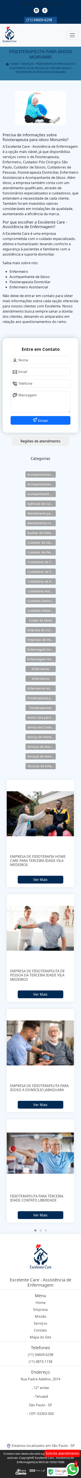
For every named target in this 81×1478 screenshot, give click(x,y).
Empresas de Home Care (41, 640)
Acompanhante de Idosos (41, 494)
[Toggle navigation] (72, 35)
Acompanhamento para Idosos (41, 484)
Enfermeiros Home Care (41, 688)
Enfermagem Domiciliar (41, 649)
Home (41, 1302)
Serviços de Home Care (41, 756)
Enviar (42, 420)
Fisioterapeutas (40, 708)
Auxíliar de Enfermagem (41, 533)
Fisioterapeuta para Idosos (41, 698)
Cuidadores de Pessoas (41, 572)
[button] (35, 1230)
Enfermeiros (40, 679)
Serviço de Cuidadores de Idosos (41, 727)
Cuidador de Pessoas (41, 552)
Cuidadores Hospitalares (41, 591)
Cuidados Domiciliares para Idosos (41, 601)
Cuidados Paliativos (41, 611)
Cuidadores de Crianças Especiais (41, 562)
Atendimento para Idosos (41, 513)
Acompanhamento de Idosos (41, 474)
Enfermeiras (40, 669)
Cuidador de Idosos (41, 542)
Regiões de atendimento (40, 441)
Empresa (40, 1309)
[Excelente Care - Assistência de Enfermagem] (9, 35)
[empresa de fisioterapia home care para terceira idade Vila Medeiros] (41, 814)
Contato (40, 1330)
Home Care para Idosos (41, 717)
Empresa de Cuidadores (41, 630)
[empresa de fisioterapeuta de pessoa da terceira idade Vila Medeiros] (41, 928)
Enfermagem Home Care (41, 659)
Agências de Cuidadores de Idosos (41, 504)
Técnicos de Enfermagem (41, 766)
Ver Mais (40, 879)
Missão (40, 1316)
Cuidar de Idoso (40, 620)
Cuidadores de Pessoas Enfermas (41, 581)
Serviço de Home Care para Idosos (41, 737)
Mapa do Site (40, 1337)
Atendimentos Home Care (41, 523)
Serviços (40, 1323)
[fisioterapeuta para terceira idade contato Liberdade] (41, 1153)
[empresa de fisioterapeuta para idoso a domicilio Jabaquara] (41, 1043)
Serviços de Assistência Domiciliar (41, 747)
